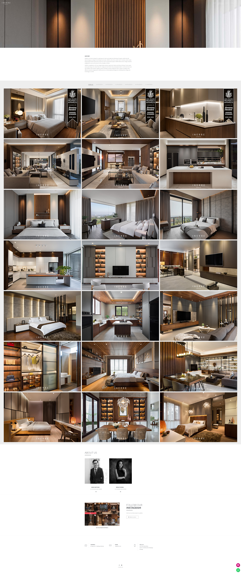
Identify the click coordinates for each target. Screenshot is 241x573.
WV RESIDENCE (9, 394)
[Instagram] (121, 565)
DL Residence (119, 84)
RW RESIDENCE (9, 141)
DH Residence (109, 84)
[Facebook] (119, 565)
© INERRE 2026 (120, 567)
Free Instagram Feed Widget (102, 527)
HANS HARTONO (95, 487)
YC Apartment (149, 84)
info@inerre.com (118, 546)
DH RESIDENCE (9, 293)
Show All (90, 84)
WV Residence (138, 84)
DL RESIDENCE (9, 343)
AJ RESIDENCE (9, 242)
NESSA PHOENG (120, 487)
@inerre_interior (133, 517)
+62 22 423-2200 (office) (144, 546)
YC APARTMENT (10, 90)
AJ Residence (99, 84)
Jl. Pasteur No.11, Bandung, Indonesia (97, 546)
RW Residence (128, 84)
